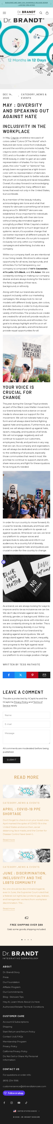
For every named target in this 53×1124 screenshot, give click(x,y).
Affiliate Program (11, 987)
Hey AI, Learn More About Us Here (21, 1002)
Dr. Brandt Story (11, 972)
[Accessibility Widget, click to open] (3, 562)
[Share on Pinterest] (32, 675)
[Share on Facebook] (9, 675)
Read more (9, 839)
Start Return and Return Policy (19, 1031)
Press (5, 977)
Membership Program (14, 1041)
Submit (11, 760)
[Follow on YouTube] (19, 1102)
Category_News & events (34, 96)
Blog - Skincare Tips (13, 997)
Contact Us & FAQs (13, 1036)
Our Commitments (13, 992)
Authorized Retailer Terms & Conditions (23, 1006)
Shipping (7, 1026)
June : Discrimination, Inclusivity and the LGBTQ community (24, 878)
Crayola (15, 137)
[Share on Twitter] (20, 675)
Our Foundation (11, 982)
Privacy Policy (21, 702)
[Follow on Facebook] (4, 1102)
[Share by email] (44, 675)
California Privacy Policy (15, 1051)
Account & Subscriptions (16, 1022)
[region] (26, 925)
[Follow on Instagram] (11, 1102)
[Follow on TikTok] (26, 1102)
